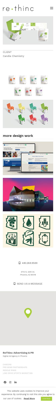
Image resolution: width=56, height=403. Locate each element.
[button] (51, 8)
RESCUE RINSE (9, 370)
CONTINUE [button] (46, 399)
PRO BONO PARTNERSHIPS (15, 367)
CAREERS (7, 364)
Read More (29, 398)
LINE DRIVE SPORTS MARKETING (17, 373)
